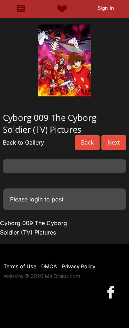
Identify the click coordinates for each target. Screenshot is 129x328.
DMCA (49, 266)
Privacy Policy (78, 266)
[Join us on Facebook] (112, 292)
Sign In (105, 8)
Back (87, 142)
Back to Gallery (23, 142)
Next (114, 142)
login (36, 199)
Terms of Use (20, 266)
